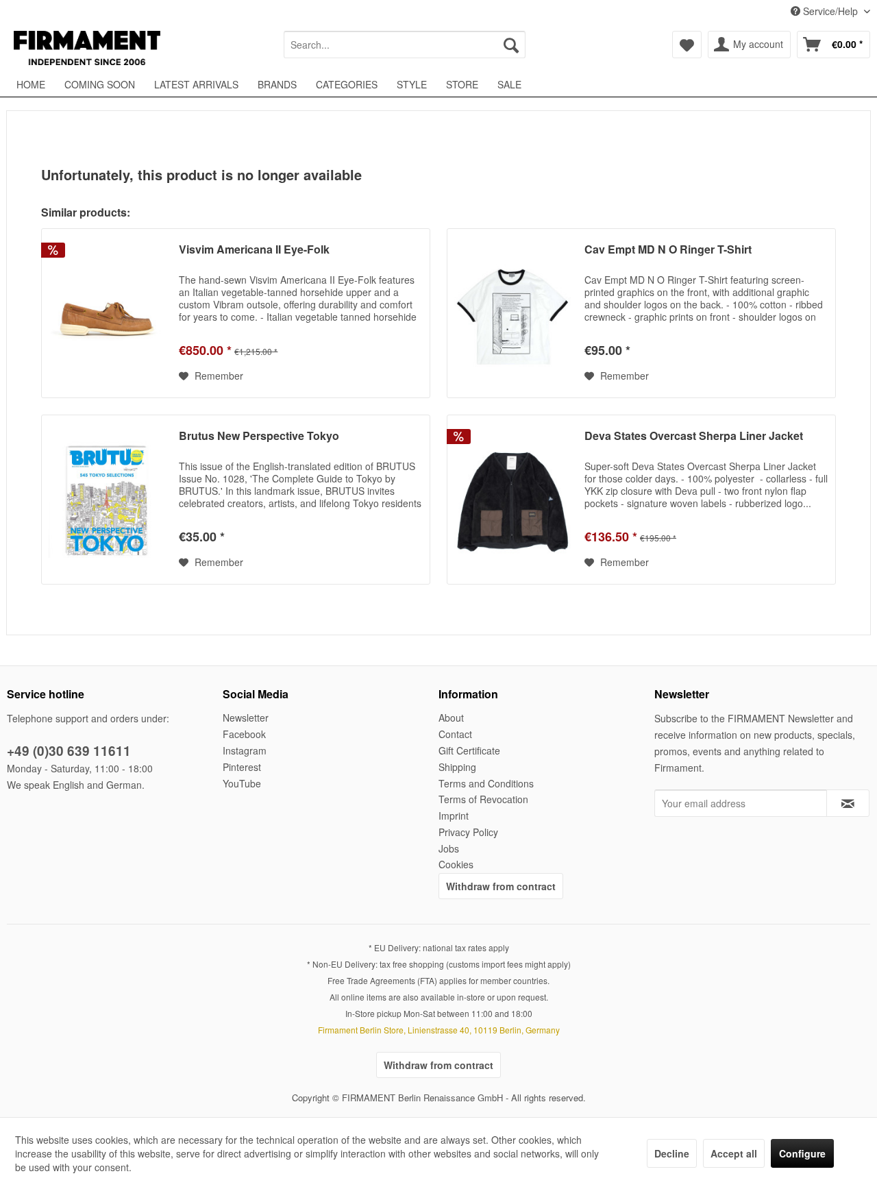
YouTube (242, 783)
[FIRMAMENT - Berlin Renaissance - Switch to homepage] (87, 48)
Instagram (245, 750)
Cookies (455, 864)
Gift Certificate (469, 750)
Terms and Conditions (486, 783)
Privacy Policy (468, 832)
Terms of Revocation (483, 799)
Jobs (448, 848)
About (451, 717)
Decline (671, 1153)
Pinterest (242, 767)
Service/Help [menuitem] (830, 11)
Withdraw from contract (501, 886)
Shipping (457, 767)
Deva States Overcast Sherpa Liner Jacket (693, 436)
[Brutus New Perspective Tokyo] (107, 499)
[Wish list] (687, 44)
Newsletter (246, 717)
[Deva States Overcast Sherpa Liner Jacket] (512, 499)
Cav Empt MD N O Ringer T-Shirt (668, 250)
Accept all (734, 1153)
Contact (455, 734)
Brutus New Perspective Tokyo (259, 436)
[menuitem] (405, 44)
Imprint (453, 815)
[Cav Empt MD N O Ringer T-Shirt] (512, 313)
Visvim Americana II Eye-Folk (254, 250)
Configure (802, 1153)
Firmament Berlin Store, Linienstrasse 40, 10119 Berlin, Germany (439, 1029)
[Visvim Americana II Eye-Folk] (107, 313)
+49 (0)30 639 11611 (69, 750)
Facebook (244, 734)
